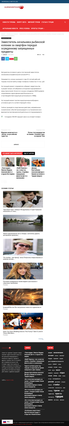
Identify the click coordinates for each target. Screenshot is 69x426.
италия (55, 367)
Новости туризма (9, 22)
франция (62, 400)
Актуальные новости (10, 28)
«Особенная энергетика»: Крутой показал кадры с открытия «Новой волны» (32, 412)
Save (12, 59)
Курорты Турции (37, 28)
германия (55, 358)
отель (55, 376)
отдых (62, 373)
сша (64, 387)
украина (50, 400)
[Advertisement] (23, 15)
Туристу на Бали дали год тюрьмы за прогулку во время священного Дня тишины (34, 368)
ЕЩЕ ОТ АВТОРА (29, 153)
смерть (50, 384)
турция (59, 396)
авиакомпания (58, 352)
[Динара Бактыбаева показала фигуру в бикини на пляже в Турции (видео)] (38, 161)
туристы (58, 393)
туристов (51, 394)
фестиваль (56, 400)
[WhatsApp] (16, 58)
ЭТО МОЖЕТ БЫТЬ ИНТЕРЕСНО (12, 153)
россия (51, 382)
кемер (60, 367)
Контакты (29, 424)
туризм (57, 390)
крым (53, 370)
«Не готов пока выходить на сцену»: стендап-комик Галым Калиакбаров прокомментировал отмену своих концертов (34, 383)
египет (55, 364)
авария (50, 352)
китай (49, 370)
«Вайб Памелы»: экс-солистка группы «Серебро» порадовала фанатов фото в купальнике (22, 173)
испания (50, 367)
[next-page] (5, 182)
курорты (50, 373)
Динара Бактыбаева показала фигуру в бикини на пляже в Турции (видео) (38, 172)
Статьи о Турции (48, 22)
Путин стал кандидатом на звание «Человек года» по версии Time (36, 134)
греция (61, 358)
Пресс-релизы (24, 28)
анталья (56, 355)
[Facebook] (3, 58)
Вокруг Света (21, 22)
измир (59, 364)
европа (49, 364)
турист (62, 390)
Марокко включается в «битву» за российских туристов (9, 134)
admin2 (5, 54)
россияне (57, 382)
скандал (63, 382)
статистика (51, 387)
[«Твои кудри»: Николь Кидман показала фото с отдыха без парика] (7, 161)
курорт (58, 370)
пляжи (63, 375)
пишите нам (9, 380)
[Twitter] (7, 58)
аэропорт (61, 355)
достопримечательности (56, 361)
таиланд (50, 390)
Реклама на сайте (21, 424)
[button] (65, 22)
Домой (3, 34)
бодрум (50, 358)
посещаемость (57, 378)
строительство (58, 387)
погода (49, 378)
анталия (51, 355)
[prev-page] (2, 182)
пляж (59, 375)
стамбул (56, 384)
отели (50, 376)
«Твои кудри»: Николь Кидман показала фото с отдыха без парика (7, 171)
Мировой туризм (34, 22)
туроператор (51, 397)
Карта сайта (12, 424)
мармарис (56, 373)
